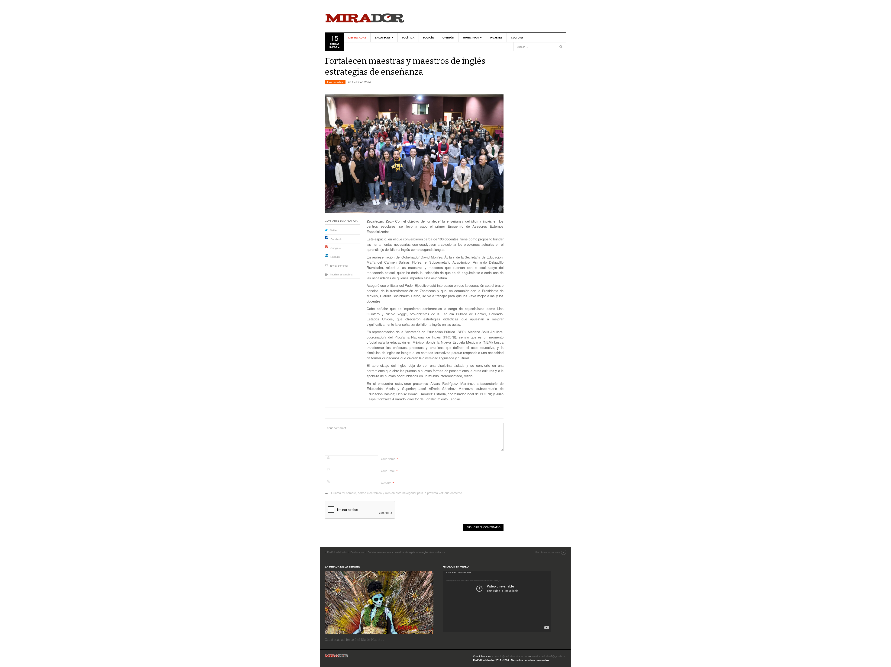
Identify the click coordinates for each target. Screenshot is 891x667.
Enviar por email (339, 265)
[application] (497, 601)
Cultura (517, 37)
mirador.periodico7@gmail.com (549, 656)
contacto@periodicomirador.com (510, 656)
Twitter (333, 230)
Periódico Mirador (365, 18)
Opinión (448, 37)
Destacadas (357, 37)
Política (408, 37)
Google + (335, 248)
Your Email (388, 471)
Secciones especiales (547, 552)
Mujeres (496, 37)
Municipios (471, 37)
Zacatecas (383, 37)
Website (386, 483)
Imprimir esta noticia (341, 274)
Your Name (388, 458)
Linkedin (335, 257)
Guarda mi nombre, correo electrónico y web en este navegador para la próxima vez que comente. (397, 493)
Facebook (336, 239)
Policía (428, 37)
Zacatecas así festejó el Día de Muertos (354, 640)
